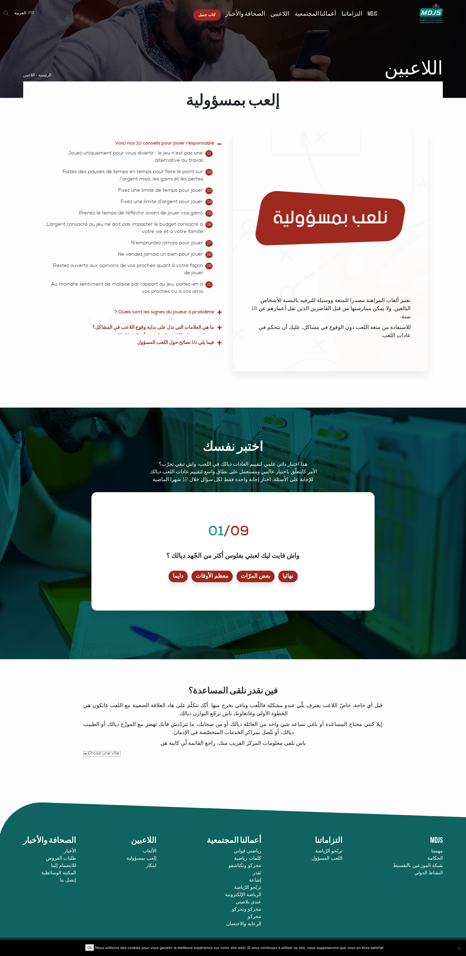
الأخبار (70, 851)
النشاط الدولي (428, 873)
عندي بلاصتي (248, 902)
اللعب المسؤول (326, 858)
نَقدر (257, 873)
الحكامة (435, 858)
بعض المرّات (255, 576)
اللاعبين (279, 14)
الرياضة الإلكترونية (243, 895)
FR (31, 13)
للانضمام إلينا (63, 866)
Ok (89, 947)
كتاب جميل (207, 15)
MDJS (372, 14)
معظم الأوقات (212, 576)
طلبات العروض (61, 858)
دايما (178, 576)
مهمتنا (437, 851)
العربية (20, 13)
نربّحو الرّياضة (328, 851)
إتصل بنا (68, 880)
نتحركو (254, 916)
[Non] (459, 948)
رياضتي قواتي (247, 851)
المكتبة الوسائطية (58, 873)
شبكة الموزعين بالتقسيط (418, 866)
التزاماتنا (351, 14)
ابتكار (151, 866)
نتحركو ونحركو (246, 909)
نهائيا (288, 576)
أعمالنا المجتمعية (315, 14)
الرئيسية (44, 75)
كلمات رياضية (247, 858)
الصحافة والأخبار (245, 14)
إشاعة (255, 880)
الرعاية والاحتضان (243, 924)
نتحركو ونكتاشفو (244, 866)
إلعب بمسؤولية (141, 858)
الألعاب (149, 851)
